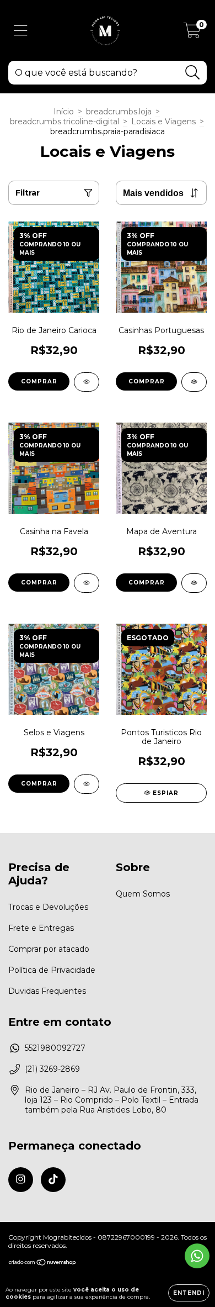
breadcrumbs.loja (119, 112)
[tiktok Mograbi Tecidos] (53, 1179)
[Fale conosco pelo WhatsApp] (197, 1255)
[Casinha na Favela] (86, 583)
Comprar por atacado (48, 949)
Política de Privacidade (51, 970)
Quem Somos (143, 894)
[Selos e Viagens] (86, 784)
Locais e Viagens (163, 122)
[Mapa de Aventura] (194, 583)
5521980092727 (55, 1048)
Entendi (189, 1293)
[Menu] (20, 30)
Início (63, 112)
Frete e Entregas (41, 928)
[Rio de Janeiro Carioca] (86, 382)
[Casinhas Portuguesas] (194, 382)
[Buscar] (193, 73)
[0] (192, 33)
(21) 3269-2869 (52, 1069)
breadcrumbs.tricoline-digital (64, 122)
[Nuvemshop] (42, 1263)
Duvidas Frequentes (47, 991)
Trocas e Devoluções (48, 907)
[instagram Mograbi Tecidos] (20, 1179)
